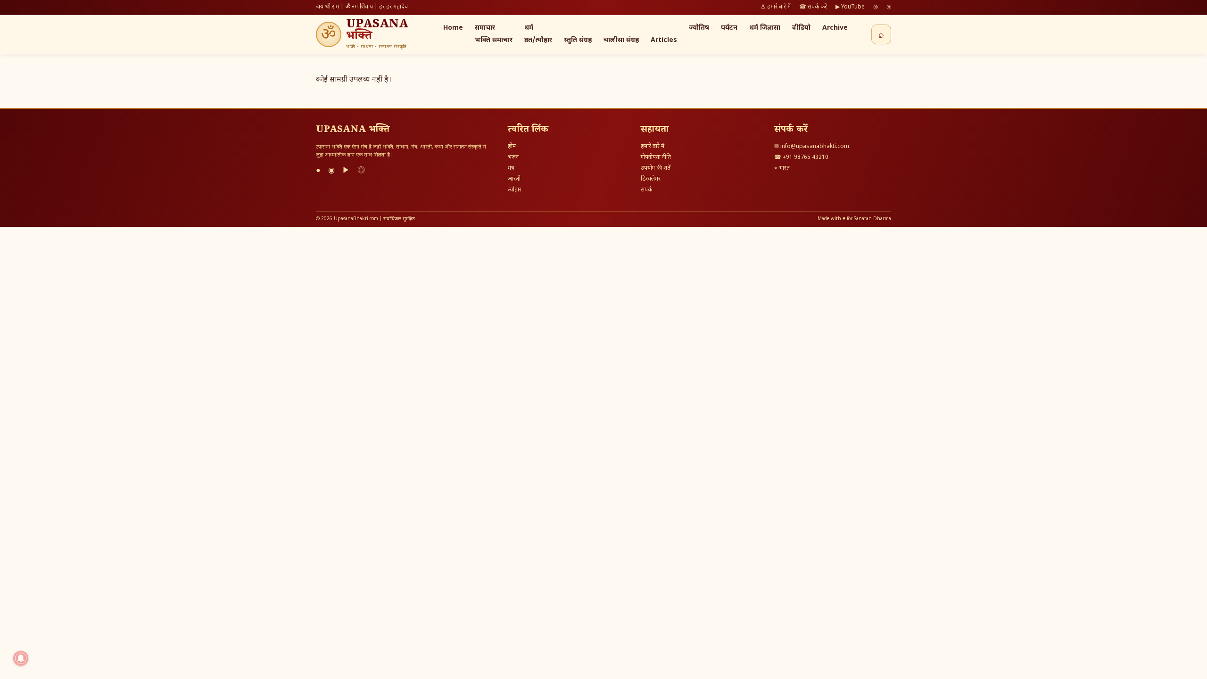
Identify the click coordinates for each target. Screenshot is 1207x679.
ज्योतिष (699, 28)
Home (453, 28)
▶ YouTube (850, 7)
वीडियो (801, 28)
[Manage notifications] (20, 658)
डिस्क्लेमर (651, 179)
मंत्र (511, 168)
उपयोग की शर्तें (655, 168)
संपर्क (646, 190)
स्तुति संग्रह (578, 40)
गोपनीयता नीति (656, 157)
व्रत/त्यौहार (538, 40)
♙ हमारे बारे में (776, 7)
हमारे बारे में (652, 146)
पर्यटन (729, 28)
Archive (835, 28)
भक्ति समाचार (494, 40)
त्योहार (514, 190)
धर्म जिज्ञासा (764, 28)
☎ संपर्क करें (813, 7)
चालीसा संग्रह (621, 40)
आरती (514, 179)
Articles (664, 40)
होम (512, 146)
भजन (513, 157)
